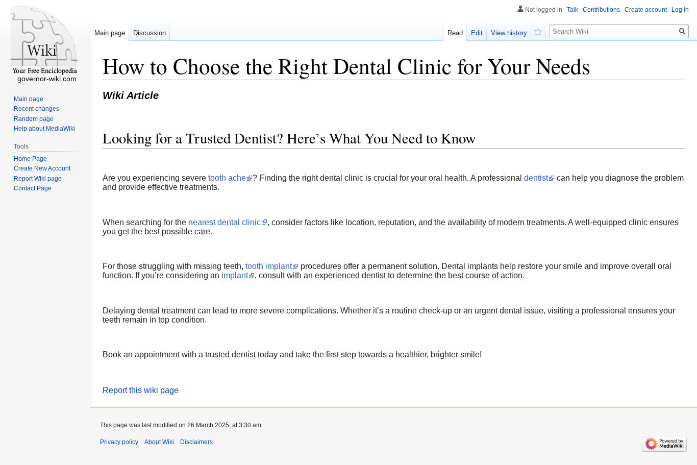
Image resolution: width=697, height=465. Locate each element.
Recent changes (36, 108)
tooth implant (268, 266)
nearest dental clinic (224, 222)
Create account (646, 9)
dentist (536, 178)
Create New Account (42, 168)
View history (509, 33)
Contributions (601, 9)
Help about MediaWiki (44, 128)
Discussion (149, 33)
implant (234, 275)
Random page (34, 119)
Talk (572, 9)
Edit (477, 33)
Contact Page (33, 188)
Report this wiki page (141, 390)
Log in (680, 9)
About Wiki (159, 442)
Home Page (30, 158)
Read (455, 33)
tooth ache (227, 178)
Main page (109, 33)
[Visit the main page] (45, 41)
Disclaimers (196, 442)
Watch (538, 30)
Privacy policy (119, 442)
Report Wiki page (38, 178)
